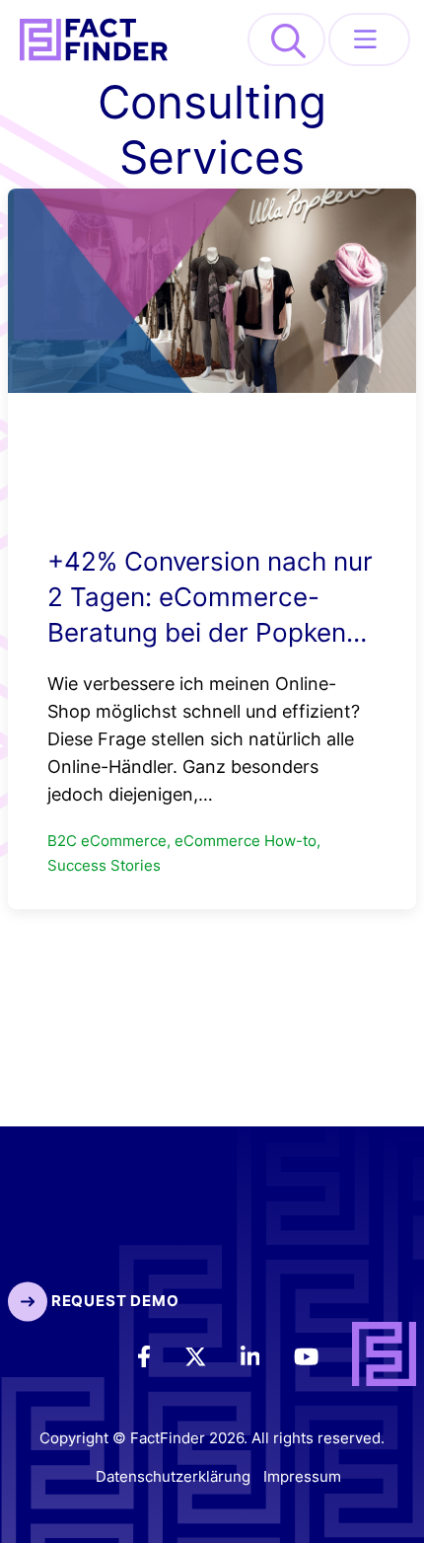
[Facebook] (157, 1355)
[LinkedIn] (264, 1355)
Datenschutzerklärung (173, 1476)
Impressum (302, 1476)
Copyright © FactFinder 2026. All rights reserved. (212, 1437)
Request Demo (112, 1300)
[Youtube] (320, 1355)
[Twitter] (209, 1355)
